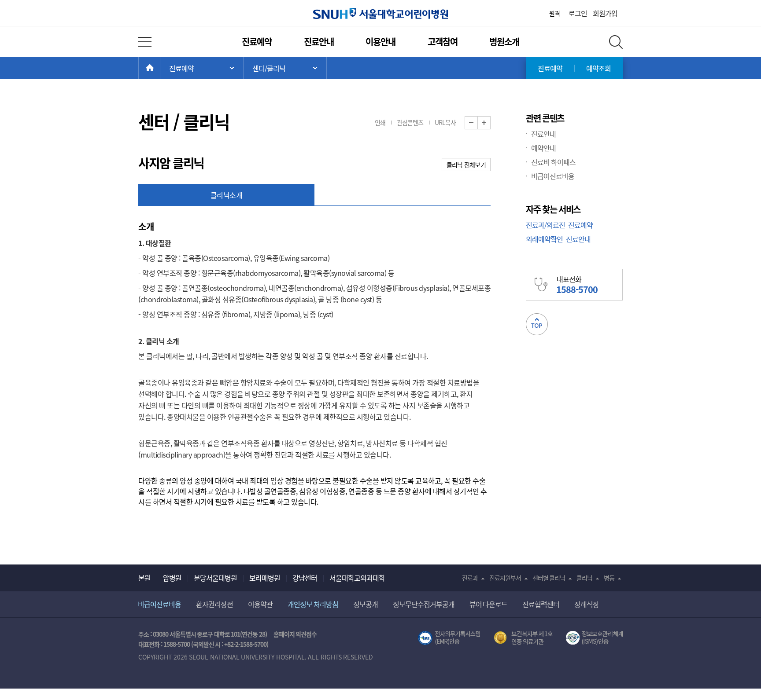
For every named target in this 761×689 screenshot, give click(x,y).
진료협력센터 (540, 604)
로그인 (578, 13)
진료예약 (257, 41)
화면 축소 (477, 123)
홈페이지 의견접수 (295, 634)
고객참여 (443, 41)
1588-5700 (176, 644)
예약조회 (598, 68)
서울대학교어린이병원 (380, 13)
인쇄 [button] (380, 122)
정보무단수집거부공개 (423, 604)
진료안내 (319, 41)
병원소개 (504, 41)
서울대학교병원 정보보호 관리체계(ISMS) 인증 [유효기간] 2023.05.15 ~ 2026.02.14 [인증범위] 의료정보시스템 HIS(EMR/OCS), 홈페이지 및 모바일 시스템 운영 (594, 638)
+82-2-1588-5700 (245, 644)
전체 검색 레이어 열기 (616, 42)
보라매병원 (264, 577)
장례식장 (586, 604)
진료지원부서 (505, 577)
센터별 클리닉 (548, 577)
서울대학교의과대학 (357, 577)
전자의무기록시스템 (449, 638)
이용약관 (260, 604)
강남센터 (304, 577)
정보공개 (365, 604)
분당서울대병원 (215, 577)
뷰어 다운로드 (488, 604)
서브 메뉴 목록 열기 (285, 68)
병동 (609, 577)
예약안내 (543, 148)
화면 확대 (490, 123)
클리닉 (584, 577)
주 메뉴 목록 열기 (201, 68)
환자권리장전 (214, 604)
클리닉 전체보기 (466, 164)
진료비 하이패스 (553, 162)
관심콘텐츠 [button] (410, 122)
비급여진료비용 (552, 176)
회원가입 (605, 13)
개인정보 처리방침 (313, 604)
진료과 (470, 577)
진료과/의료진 (545, 225)
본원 (144, 577)
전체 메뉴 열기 (144, 42)
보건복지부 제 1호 (523, 638)
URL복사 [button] (445, 122)
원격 (554, 13)
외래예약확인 (544, 239)
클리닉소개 (227, 195)
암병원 (172, 577)
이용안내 (380, 41)
